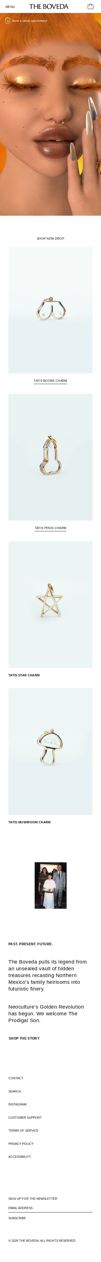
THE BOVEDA (29, 1240)
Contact (15, 1078)
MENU (10, 6)
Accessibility (19, 1156)
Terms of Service (23, 1130)
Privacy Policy (20, 1143)
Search (14, 1091)
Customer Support (25, 1117)
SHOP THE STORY (24, 1038)
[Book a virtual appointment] (8, 23)
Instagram (17, 1104)
